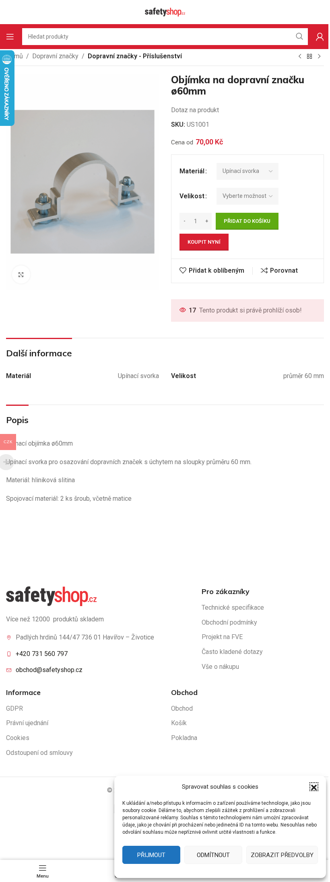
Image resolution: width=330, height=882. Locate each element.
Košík (179, 723)
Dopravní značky (55, 56)
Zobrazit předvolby (282, 855)
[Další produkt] (319, 57)
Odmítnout (213, 855)
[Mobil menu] (10, 37)
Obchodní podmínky (229, 622)
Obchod (182, 708)
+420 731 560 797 (42, 654)
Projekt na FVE (222, 637)
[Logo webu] (165, 11)
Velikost (191, 196)
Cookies (17, 738)
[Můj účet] (320, 37)
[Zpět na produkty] (309, 57)
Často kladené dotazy (232, 652)
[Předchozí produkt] (300, 57)
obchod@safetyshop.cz (49, 670)
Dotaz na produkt (195, 110)
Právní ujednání (27, 723)
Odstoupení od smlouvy (39, 753)
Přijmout (151, 855)
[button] (314, 787)
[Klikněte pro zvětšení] (21, 274)
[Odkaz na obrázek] (51, 596)
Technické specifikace (233, 607)
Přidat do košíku (247, 221)
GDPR (14, 708)
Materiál (191, 171)
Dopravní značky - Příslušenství (135, 56)
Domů (14, 56)
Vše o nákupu (220, 666)
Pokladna (184, 738)
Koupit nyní (204, 242)
